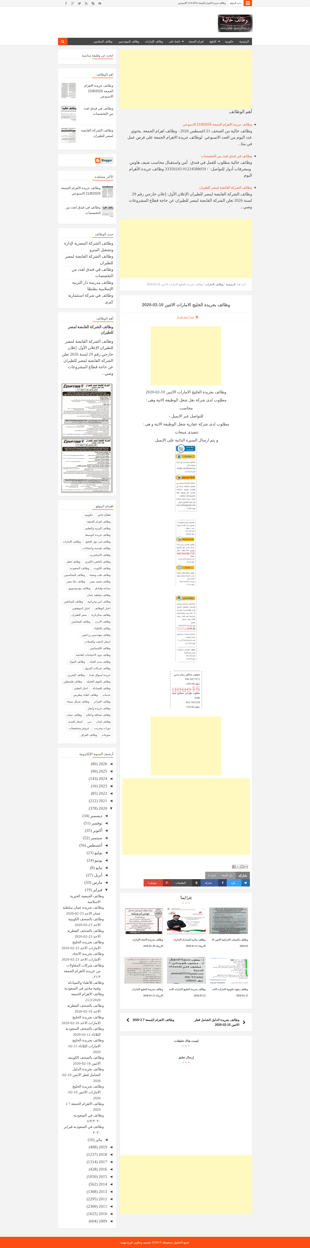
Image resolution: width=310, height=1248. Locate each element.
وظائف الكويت (102, 568)
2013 (102, 1191)
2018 (102, 1154)
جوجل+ (152, 882)
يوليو (97, 852)
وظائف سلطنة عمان (99, 595)
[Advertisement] (186, 78)
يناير (98, 1139)
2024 (102, 778)
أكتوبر (97, 830)
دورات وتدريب (102, 728)
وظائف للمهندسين (128, 41)
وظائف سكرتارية (101, 614)
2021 (102, 801)
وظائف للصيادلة (102, 688)
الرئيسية (244, 41)
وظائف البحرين (76, 675)
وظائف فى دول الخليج (98, 541)
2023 (102, 786)
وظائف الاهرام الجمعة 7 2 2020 (153, 1020)
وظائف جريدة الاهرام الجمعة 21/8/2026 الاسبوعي (202, 3)
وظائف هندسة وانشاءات (96, 548)
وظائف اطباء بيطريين (85, 694)
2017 (102, 1162)
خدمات (106, 694)
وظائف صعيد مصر (100, 581)
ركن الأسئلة (227, 875)
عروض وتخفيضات (79, 728)
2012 (102, 1199)
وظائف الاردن (103, 621)
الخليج (213, 41)
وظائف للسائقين (73, 601)
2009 (102, 1221)
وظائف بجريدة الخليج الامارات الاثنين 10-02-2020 (85, 1092)
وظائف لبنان (103, 721)
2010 (102, 1213)
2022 (102, 793)
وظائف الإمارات (154, 41)
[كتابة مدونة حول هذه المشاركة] (242, 867)
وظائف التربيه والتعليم (98, 528)
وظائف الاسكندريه (100, 554)
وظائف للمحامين (80, 621)
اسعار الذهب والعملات (98, 641)
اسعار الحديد (75, 721)
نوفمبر (96, 823)
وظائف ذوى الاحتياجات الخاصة (93, 654)
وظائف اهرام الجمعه (99, 521)
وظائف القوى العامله (99, 681)
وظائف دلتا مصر (76, 581)
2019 (102, 1147)
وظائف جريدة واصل (99, 708)
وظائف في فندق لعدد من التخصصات (226, 156)
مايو (98, 867)
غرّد (233, 882)
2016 (102, 1169)
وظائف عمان (74, 714)
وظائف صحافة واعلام (98, 714)
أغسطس (94, 845)
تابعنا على (174, 41)
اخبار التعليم (81, 688)
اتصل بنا (212, 875)
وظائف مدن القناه (100, 661)
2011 (102, 1206)
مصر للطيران (79, 614)
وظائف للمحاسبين (74, 575)
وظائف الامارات (72, 541)
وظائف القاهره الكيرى (98, 561)
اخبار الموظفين (81, 608)
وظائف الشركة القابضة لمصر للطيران (225, 187)
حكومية (229, 41)
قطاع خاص (104, 514)
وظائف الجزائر (102, 701)
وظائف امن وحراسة (99, 601)
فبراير (97, 890)
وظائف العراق (89, 734)
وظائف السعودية (79, 568)
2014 (102, 1184)
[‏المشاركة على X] (238, 867)
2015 (102, 1176)
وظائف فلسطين (72, 681)
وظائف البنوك (77, 661)
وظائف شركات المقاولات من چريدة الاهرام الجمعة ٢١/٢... (84, 971)
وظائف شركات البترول (98, 668)
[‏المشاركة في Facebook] (234, 867)
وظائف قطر (73, 561)
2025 (102, 771)
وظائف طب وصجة (100, 575)
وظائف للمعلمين (103, 41)
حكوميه (89, 514)
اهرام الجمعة (196, 41)
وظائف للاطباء (102, 628)
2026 (102, 764)
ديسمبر (95, 816)
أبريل (97, 875)
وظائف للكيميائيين (100, 648)
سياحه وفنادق (103, 588)
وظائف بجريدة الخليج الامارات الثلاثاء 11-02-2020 (85, 1046)
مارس (96, 882)
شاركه (208, 882)
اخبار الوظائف (102, 608)
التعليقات (186, 883)
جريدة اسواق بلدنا (100, 675)
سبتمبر (96, 838)
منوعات (106, 734)
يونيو (98, 860)
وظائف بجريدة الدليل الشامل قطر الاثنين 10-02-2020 (82, 1075)
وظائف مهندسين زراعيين (96, 634)
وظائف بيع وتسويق (79, 588)
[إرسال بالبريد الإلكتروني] (246, 867)
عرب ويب (127, 1242)
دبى (89, 721)
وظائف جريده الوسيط (98, 534)
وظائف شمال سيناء (78, 701)
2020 (102, 808)
